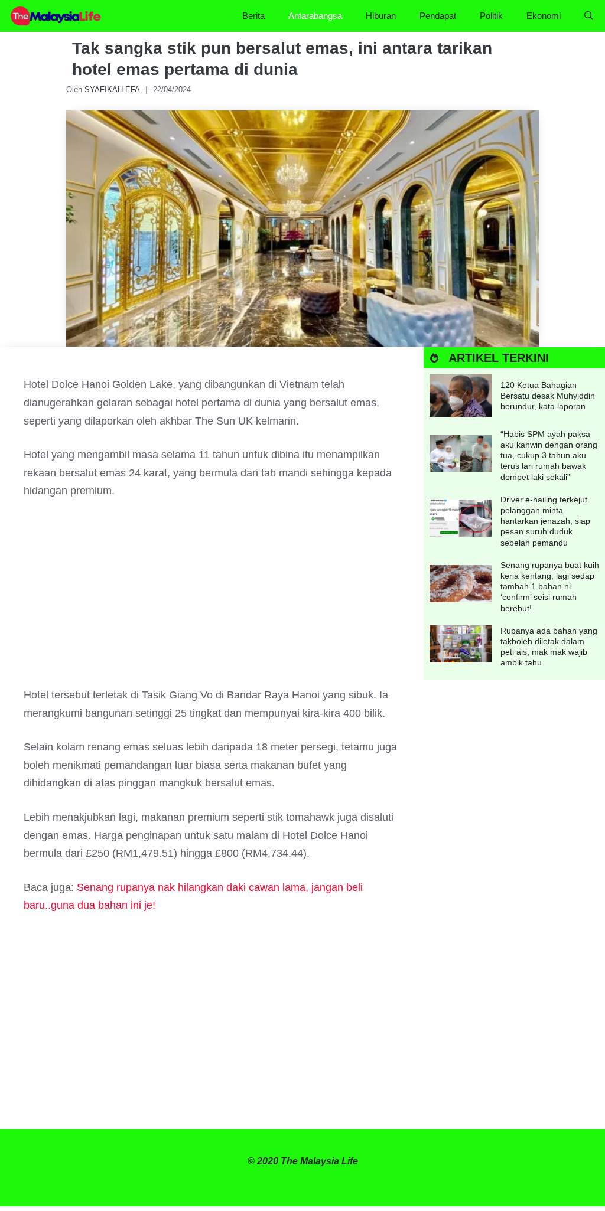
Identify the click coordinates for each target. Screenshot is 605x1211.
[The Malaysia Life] (56, 16)
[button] (589, 16)
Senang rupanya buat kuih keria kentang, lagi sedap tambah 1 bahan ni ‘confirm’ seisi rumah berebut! (549, 586)
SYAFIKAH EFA (112, 89)
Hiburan (381, 16)
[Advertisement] (212, 598)
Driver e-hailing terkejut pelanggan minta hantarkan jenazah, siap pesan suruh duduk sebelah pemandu (545, 521)
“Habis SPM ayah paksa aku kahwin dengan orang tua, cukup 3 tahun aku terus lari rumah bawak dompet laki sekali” (548, 455)
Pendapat (437, 16)
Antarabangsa (315, 16)
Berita (253, 16)
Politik (491, 16)
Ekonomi (543, 16)
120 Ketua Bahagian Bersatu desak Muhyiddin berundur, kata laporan (547, 395)
